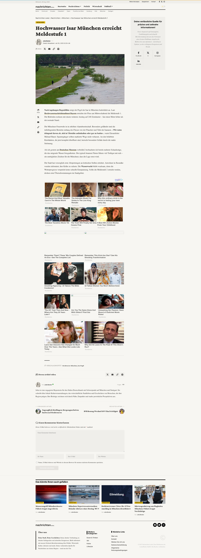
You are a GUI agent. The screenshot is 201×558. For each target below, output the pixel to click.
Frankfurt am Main (78, 11)
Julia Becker (46, 41)
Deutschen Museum (68, 149)
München (102, 11)
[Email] (49, 49)
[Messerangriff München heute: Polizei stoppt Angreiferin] (51, 494)
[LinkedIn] (138, 62)
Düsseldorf (61, 11)
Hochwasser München (69, 365)
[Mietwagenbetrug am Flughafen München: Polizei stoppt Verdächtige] (150, 494)
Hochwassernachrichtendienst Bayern (60, 113)
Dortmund (44, 11)
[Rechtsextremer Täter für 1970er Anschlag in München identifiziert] (117, 494)
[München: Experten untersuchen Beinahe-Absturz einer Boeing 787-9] (84, 494)
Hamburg (89, 11)
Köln (96, 11)
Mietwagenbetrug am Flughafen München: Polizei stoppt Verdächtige (149, 508)
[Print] (58, 49)
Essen (68, 11)
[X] (161, 1)
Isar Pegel (81, 365)
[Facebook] (159, 1)
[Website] (123, 384)
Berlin (37, 11)
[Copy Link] (54, 49)
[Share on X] (45, 49)
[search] (159, 6)
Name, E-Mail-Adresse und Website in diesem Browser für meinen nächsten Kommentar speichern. (70, 462)
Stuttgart (110, 11)
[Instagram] (164, 1)
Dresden (52, 11)
